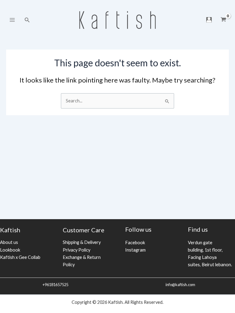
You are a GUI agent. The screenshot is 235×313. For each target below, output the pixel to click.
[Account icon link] (209, 20)
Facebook (135, 242)
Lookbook (10, 249)
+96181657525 (55, 284)
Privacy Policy (76, 249)
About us (9, 242)
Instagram (135, 249)
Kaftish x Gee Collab (20, 257)
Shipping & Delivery (82, 242)
